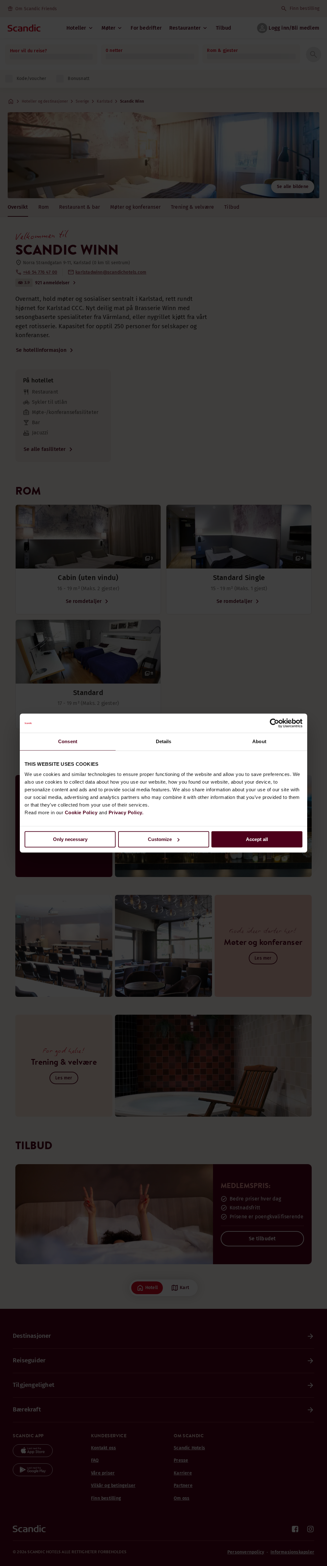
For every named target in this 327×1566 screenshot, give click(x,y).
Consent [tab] (67, 741)
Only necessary (70, 839)
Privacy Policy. (126, 812)
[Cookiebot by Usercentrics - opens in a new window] (274, 723)
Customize (160, 839)
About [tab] (259, 741)
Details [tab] (163, 741)
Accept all (257, 839)
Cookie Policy (81, 812)
